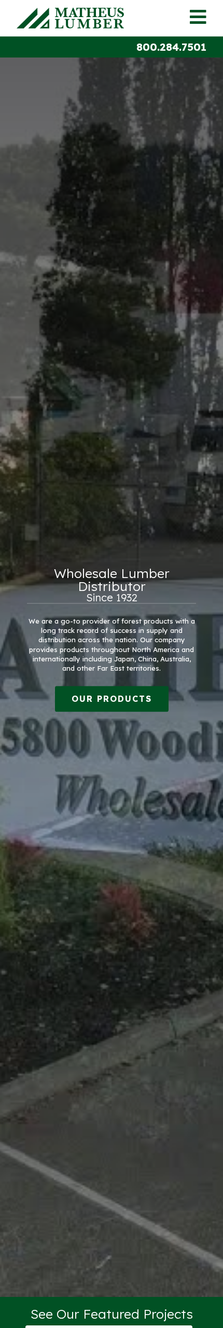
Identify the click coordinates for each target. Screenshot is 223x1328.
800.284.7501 (171, 46)
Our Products (112, 699)
